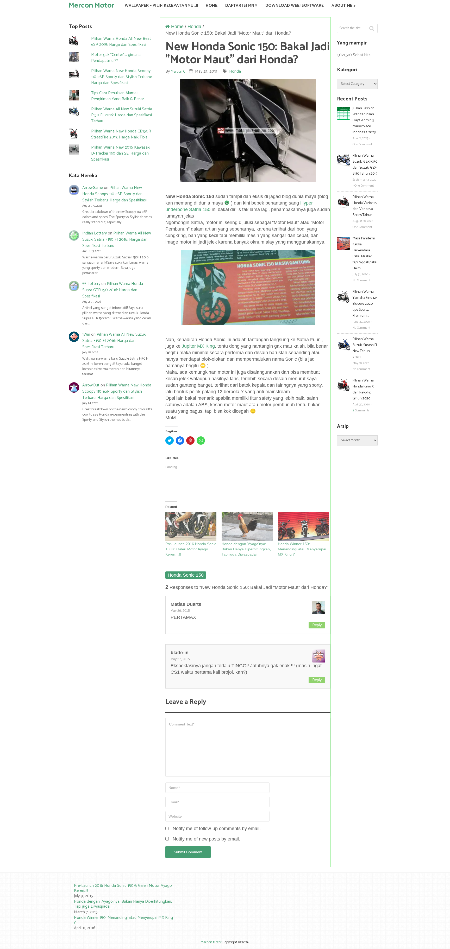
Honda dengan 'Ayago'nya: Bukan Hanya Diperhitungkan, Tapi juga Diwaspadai (246, 549)
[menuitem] (118, 891)
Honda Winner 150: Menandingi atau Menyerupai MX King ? (302, 549)
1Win (86, 334)
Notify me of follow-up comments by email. (217, 828)
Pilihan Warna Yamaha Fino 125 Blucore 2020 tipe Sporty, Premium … (365, 304)
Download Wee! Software (294, 5)
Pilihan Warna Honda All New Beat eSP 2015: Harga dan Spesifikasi (121, 41)
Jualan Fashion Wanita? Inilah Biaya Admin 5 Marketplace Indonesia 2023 (364, 120)
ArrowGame (92, 187)
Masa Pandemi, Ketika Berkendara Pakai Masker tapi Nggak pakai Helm (365, 253)
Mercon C (178, 72)
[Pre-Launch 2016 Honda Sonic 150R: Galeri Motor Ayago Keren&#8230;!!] (190, 527)
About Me (342, 5)
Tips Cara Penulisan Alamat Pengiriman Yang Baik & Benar (117, 96)
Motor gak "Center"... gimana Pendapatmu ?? (116, 57)
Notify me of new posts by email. (206, 839)
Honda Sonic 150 (186, 575)
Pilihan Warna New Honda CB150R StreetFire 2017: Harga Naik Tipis (121, 134)
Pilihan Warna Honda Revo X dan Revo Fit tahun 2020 (363, 390)
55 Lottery (91, 283)
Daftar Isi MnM (241, 5)
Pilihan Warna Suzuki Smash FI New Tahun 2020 (365, 348)
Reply (317, 625)
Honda (194, 26)
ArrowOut (90, 385)
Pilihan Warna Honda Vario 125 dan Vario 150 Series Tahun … (365, 206)
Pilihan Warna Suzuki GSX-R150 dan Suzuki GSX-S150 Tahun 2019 (365, 165)
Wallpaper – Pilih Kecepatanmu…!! (161, 5)
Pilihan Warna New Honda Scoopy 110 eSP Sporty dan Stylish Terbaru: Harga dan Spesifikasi (121, 76)
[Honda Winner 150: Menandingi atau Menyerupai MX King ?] (303, 527)
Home (211, 5)
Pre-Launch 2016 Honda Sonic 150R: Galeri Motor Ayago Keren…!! (190, 549)
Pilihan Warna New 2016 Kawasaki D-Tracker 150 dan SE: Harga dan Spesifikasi (120, 153)
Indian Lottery (94, 233)
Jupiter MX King (198, 346)
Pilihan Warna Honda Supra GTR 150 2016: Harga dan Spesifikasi (112, 290)
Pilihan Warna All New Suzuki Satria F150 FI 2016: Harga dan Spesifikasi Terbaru (121, 115)
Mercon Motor (91, 5)
